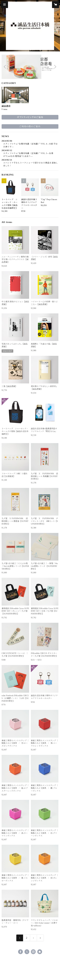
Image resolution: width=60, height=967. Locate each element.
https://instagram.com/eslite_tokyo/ (33, 951)
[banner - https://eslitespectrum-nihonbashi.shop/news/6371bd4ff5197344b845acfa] (30, 116)
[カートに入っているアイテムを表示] (55, 4)
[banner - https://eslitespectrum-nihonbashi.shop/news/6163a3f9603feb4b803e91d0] (30, 126)
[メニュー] (4, 4)
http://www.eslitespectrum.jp (39, 951)
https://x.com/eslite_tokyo (26, 951)
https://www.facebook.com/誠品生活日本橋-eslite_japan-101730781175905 (20, 951)
